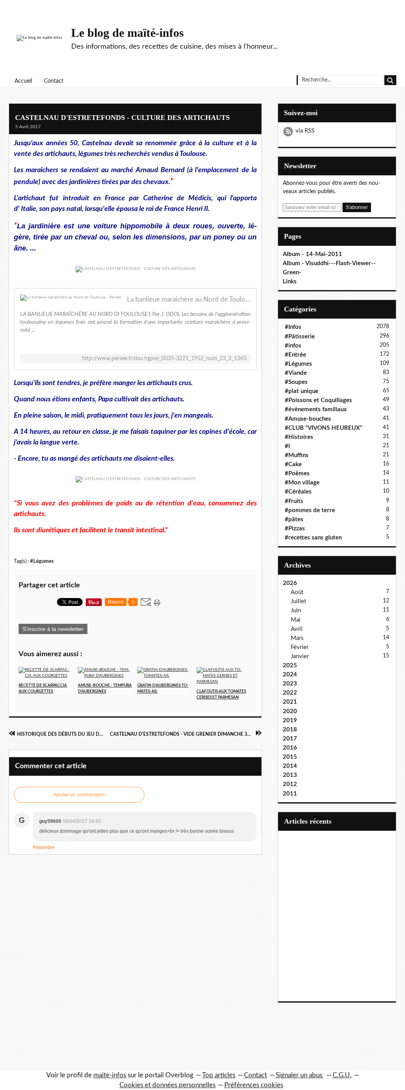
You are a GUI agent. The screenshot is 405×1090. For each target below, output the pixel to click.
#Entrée (295, 355)
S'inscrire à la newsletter (53, 629)
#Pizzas (295, 529)
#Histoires (299, 437)
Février (299, 647)
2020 (290, 711)
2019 (290, 721)
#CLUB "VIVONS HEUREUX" (323, 428)
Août (297, 592)
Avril (297, 629)
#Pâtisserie (300, 337)
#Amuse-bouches (308, 419)
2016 (290, 748)
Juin (296, 610)
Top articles (218, 1075)
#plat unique (301, 391)
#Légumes (42, 561)
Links (290, 282)
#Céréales (298, 492)
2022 (290, 693)
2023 (290, 684)
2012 (290, 784)
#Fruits (294, 501)
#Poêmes (297, 474)
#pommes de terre (310, 510)
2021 (290, 702)
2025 (290, 665)
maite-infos (109, 1075)
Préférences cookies (253, 1085)
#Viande (296, 373)
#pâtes (294, 519)
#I (287, 446)
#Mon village (302, 483)
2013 (290, 775)
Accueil (23, 81)
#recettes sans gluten (313, 538)
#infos (293, 346)
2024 (290, 675)
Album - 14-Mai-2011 (312, 254)
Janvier (300, 656)
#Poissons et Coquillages (318, 400)
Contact (53, 81)
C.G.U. (342, 1075)
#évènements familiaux (316, 409)
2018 (290, 730)
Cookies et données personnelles (167, 1085)
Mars (297, 638)
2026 (290, 583)
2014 (290, 766)
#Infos (293, 327)
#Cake (293, 464)
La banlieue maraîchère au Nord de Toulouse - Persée (188, 299)
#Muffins (296, 455)
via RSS (304, 131)
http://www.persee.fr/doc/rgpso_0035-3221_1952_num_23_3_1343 (164, 358)
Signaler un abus (300, 1075)
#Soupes (296, 382)
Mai (296, 620)
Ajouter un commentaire (79, 795)
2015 (290, 757)
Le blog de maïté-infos (127, 32)
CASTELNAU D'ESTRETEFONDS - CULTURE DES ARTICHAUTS (122, 118)
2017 (290, 739)
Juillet (298, 601)
